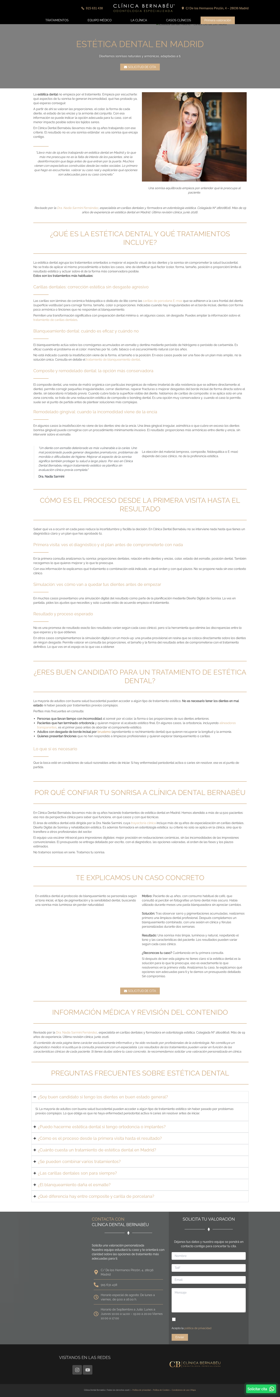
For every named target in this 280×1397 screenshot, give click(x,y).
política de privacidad (197, 1328)
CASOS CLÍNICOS (178, 20)
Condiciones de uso (180, 1390)
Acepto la (191, 1328)
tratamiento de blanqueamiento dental (113, 359)
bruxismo (104, 732)
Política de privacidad (141, 1390)
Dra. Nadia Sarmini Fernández (77, 208)
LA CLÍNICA (139, 20)
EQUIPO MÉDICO (100, 20)
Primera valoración (217, 20)
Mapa (193, 1390)
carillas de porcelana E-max (162, 301)
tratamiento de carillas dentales (55, 320)
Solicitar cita (257, 1389)
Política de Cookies (161, 1390)
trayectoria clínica (143, 823)
